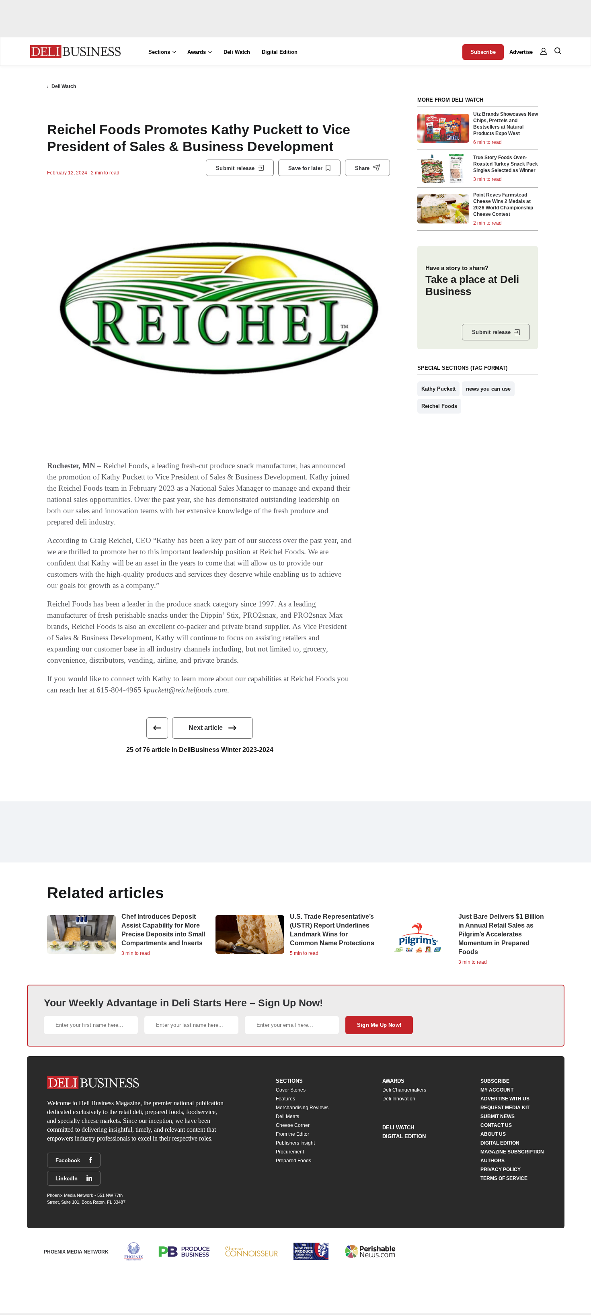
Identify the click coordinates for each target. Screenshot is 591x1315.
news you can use (488, 389)
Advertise (521, 52)
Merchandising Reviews (302, 1107)
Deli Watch (237, 52)
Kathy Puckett (438, 389)
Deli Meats (287, 1116)
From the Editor (292, 1134)
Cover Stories (291, 1090)
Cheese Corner (293, 1125)
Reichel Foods (439, 406)
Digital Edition (280, 52)
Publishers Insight (295, 1143)
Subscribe (483, 52)
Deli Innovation (398, 1099)
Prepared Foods (293, 1160)
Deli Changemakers (404, 1090)
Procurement (290, 1152)
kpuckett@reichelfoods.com (185, 690)
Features (285, 1099)
